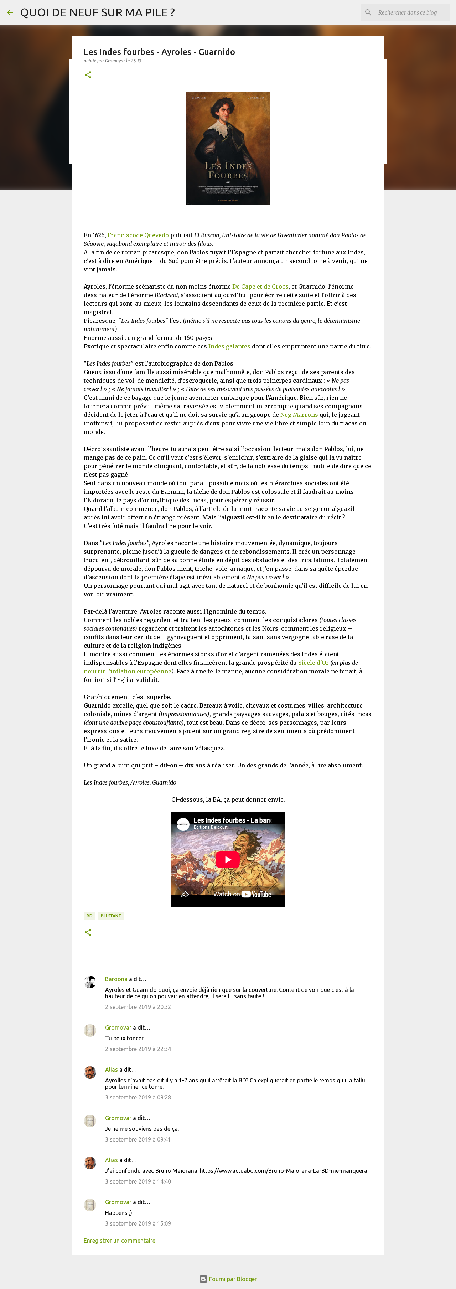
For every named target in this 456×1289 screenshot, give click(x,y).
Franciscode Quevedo (138, 235)
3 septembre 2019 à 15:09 (138, 1223)
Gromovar (118, 1027)
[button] (88, 75)
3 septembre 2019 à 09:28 (138, 1097)
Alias (111, 1069)
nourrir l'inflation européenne (127, 671)
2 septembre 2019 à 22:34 (138, 1049)
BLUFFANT (111, 915)
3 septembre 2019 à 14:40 (138, 1181)
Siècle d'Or (313, 662)
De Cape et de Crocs (260, 286)
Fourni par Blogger (232, 1279)
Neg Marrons (299, 414)
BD (90, 915)
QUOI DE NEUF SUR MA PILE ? (97, 12)
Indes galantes (229, 346)
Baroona (116, 979)
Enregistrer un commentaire (119, 1240)
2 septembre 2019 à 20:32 (138, 1007)
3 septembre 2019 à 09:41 (138, 1139)
